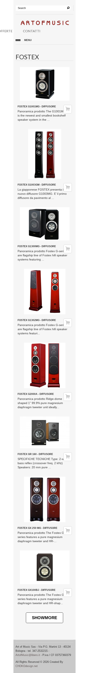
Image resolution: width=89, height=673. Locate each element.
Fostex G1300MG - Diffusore (37, 246)
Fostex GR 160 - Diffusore (35, 454)
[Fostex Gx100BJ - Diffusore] (45, 583)
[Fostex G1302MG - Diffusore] (44, 313)
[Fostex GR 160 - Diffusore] (45, 447)
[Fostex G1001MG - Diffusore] (45, 99)
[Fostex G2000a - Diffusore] (44, 387)
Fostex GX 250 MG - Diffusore (37, 528)
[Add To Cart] (68, 109)
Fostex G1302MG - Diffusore (37, 320)
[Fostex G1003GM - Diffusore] (44, 178)
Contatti (31, 31)
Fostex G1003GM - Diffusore (37, 184)
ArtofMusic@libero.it (28, 655)
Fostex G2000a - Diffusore (36, 394)
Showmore (44, 617)
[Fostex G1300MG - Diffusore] (45, 239)
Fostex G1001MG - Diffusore (37, 106)
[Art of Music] (44, 24)
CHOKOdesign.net (27, 666)
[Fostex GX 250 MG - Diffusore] (44, 521)
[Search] (68, 7)
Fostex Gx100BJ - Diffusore (36, 590)
